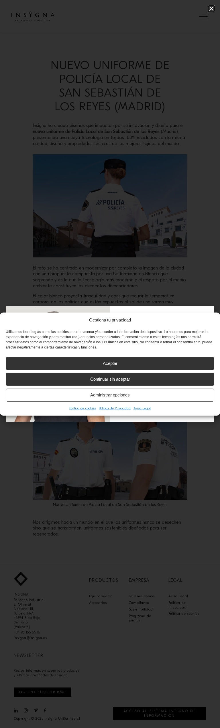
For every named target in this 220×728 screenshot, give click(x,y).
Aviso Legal (142, 408)
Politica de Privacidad (115, 408)
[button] (211, 8)
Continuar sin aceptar (110, 379)
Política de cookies (82, 408)
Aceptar (110, 363)
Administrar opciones (110, 394)
